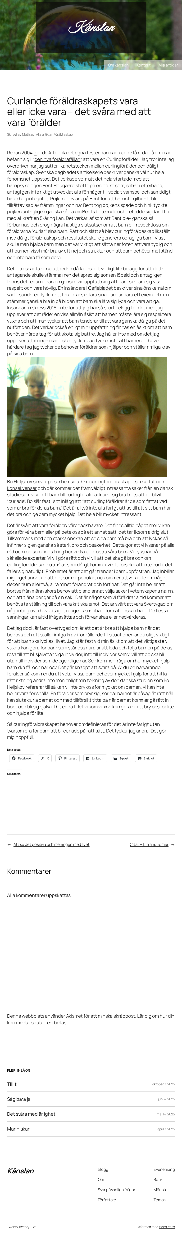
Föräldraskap (63, 134)
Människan (19, 1129)
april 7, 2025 (166, 1129)
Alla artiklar (44, 134)
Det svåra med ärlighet (31, 1114)
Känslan (91, 27)
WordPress (167, 1227)
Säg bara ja (19, 1099)
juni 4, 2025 (166, 1099)
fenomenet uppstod (28, 179)
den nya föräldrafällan (58, 159)
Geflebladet (100, 288)
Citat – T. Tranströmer (149, 844)
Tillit (11, 1084)
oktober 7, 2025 (163, 1084)
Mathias (28, 134)
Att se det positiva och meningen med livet (52, 844)
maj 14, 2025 (166, 1114)
